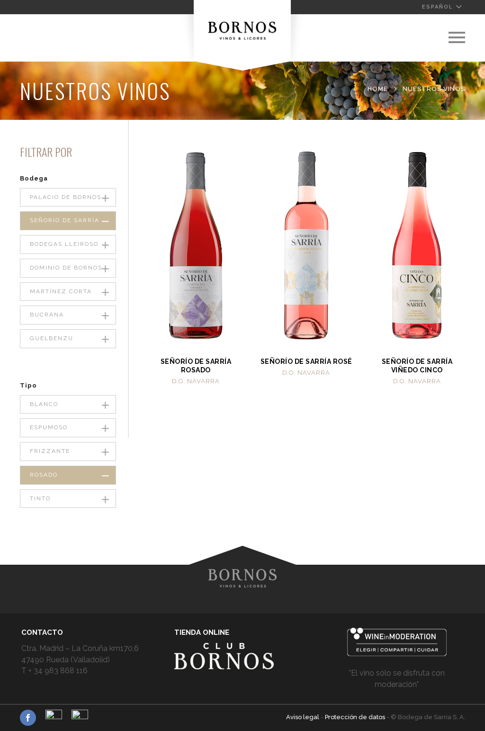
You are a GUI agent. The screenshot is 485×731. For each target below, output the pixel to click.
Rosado (44, 474)
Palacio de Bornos (65, 197)
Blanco (44, 404)
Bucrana (47, 314)
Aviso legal (303, 717)
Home (378, 88)
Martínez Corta (61, 291)
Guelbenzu (51, 338)
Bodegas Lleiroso (64, 244)
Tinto (40, 498)
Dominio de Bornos (66, 267)
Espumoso (49, 427)
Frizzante (50, 451)
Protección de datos (355, 717)
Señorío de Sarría (64, 220)
